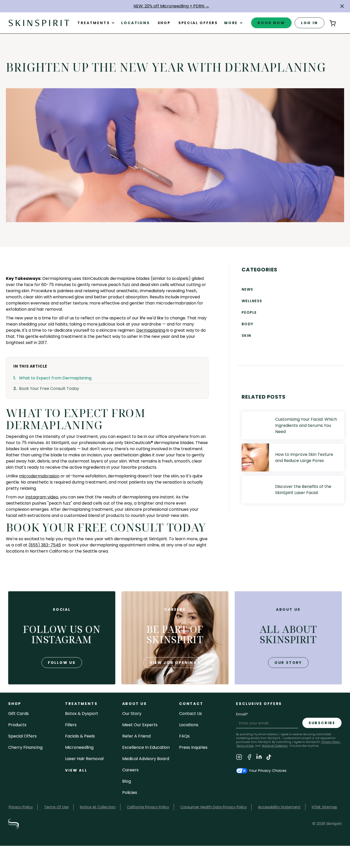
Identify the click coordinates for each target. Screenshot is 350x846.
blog (126, 781)
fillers (71, 725)
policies (129, 792)
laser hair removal (84, 759)
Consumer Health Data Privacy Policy (213, 807)
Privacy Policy (330, 742)
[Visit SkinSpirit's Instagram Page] (239, 758)
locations (188, 725)
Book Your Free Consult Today (49, 388)
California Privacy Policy (148, 807)
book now (271, 22)
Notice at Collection (275, 746)
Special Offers (22, 736)
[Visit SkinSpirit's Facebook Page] (249, 758)
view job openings (175, 662)
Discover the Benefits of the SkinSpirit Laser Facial (303, 490)
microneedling (79, 747)
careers (130, 770)
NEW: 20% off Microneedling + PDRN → (171, 6)
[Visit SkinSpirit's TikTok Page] (269, 758)
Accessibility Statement (279, 807)
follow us (62, 662)
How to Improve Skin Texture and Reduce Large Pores (304, 457)
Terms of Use (244, 746)
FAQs (184, 736)
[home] (39, 22)
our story (288, 662)
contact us (190, 713)
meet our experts (140, 725)
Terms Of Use (56, 807)
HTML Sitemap (324, 807)
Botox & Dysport (81, 713)
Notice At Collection (98, 807)
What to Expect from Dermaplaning (55, 378)
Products (17, 725)
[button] (342, 6)
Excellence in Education (146, 747)
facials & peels (80, 736)
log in (309, 22)
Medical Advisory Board (145, 759)
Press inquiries (193, 747)
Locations (135, 22)
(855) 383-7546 (44, 545)
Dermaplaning (150, 330)
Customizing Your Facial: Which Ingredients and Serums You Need (306, 425)
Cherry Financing (25, 747)
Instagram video (41, 497)
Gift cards (18, 713)
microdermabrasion (39, 476)
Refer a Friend (136, 736)
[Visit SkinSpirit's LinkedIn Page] (259, 758)
